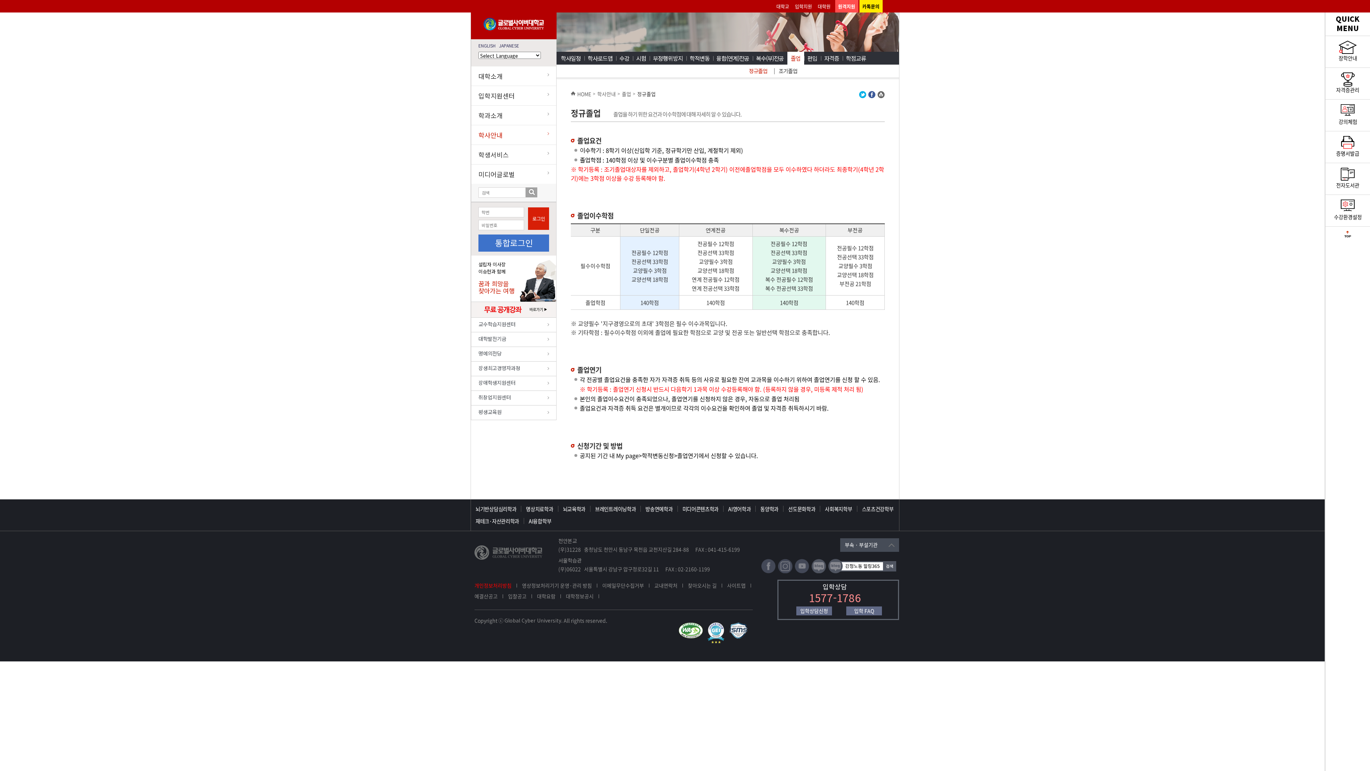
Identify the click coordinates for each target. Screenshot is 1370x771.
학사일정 (571, 58)
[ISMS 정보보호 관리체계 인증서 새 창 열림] (740, 625)
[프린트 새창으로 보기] (881, 96)
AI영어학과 (739, 509)
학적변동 (700, 58)
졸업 (796, 58)
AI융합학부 (540, 521)
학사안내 (490, 135)
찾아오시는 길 (702, 585)
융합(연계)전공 (732, 58)
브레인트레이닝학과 (615, 509)
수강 (624, 58)
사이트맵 (736, 585)
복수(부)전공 (770, 58)
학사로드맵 (600, 58)
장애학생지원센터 (497, 382)
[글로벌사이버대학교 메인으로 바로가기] (513, 29)
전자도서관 (1347, 185)
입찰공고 (517, 596)
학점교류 (856, 58)
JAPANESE (509, 45)
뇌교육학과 (574, 509)
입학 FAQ (864, 611)
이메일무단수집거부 (623, 585)
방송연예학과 (659, 509)
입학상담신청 (814, 611)
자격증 (831, 58)
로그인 (538, 218)
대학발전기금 (492, 338)
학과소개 (490, 115)
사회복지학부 (838, 509)
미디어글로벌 (496, 174)
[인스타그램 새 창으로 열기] (785, 572)
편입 (812, 58)
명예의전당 (490, 353)
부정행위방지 (668, 58)
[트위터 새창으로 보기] (862, 96)
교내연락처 (666, 585)
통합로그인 (514, 243)
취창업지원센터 (494, 397)
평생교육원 (490, 411)
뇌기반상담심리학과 (496, 509)
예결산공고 (486, 596)
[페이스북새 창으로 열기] (768, 572)
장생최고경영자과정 (499, 368)
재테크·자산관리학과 (497, 521)
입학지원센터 (496, 95)
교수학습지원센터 (497, 324)
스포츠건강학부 (878, 509)
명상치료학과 (539, 509)
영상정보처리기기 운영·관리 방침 (557, 585)
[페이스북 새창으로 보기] (872, 96)
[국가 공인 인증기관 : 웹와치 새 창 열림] (692, 625)
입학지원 (803, 6)
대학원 (824, 6)
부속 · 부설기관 (861, 544)
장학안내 (1348, 58)
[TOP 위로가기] (1347, 236)
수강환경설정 (1348, 217)
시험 (641, 58)
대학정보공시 (580, 596)
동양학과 (769, 509)
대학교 (782, 6)
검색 (531, 192)
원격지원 (846, 6)
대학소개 (490, 76)
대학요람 (546, 596)
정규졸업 (758, 71)
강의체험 (1348, 122)
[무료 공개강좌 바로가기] (514, 315)
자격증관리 (1347, 90)
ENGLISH (487, 45)
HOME (584, 94)
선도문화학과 (801, 509)
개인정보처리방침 (493, 585)
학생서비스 (493, 154)
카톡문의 (870, 6)
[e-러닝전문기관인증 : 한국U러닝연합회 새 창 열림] (717, 625)
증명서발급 (1347, 153)
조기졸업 (788, 71)
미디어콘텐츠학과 (701, 509)
